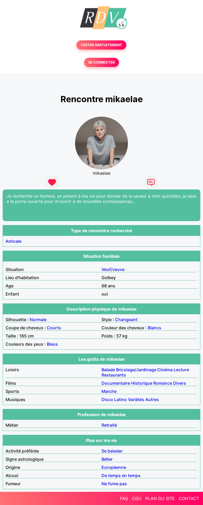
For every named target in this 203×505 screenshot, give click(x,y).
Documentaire (116, 383)
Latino (120, 399)
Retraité (109, 425)
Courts (54, 327)
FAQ (124, 498)
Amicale (13, 241)
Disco (107, 399)
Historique (141, 383)
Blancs (154, 327)
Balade (108, 369)
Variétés (136, 399)
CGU (136, 498)
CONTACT (189, 498)
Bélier (107, 459)
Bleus (52, 344)
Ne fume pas (114, 483)
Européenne (114, 467)
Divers (179, 383)
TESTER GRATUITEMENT (101, 45)
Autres (152, 399)
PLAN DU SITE (160, 498)
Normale (38, 319)
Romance (162, 383)
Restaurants (114, 375)
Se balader (112, 451)
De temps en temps (121, 475)
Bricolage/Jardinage (136, 369)
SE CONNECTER (101, 62)
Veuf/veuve (113, 269)
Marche (109, 391)
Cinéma (165, 369)
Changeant (126, 319)
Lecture (181, 369)
